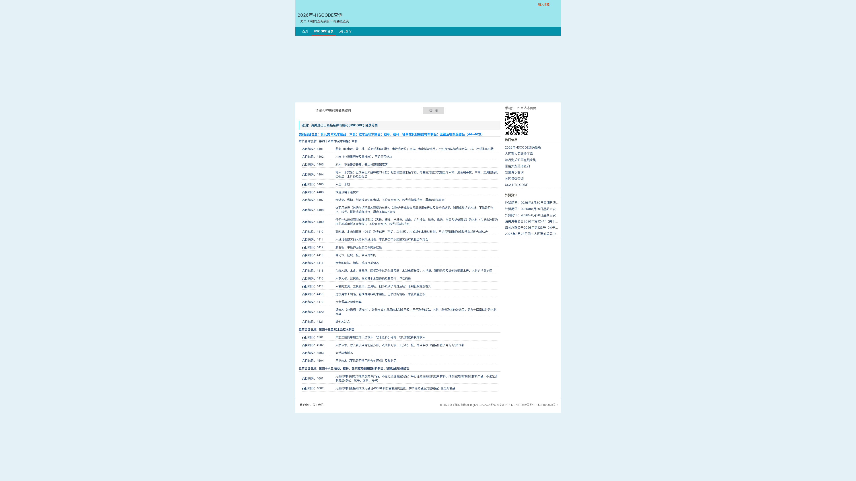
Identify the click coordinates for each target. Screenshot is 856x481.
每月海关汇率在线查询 (520, 160)
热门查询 (345, 31)
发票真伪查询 (514, 172)
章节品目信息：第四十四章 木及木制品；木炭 (328, 141)
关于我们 (318, 405)
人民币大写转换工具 (519, 153)
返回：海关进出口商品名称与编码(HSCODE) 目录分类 (340, 125)
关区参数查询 (514, 178)
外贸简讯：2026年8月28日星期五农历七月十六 (538, 215)
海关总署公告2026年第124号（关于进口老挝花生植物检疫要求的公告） (555, 221)
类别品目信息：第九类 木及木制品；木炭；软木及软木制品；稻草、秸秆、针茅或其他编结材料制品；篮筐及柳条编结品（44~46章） (391, 134)
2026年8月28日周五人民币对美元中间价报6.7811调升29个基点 (549, 234)
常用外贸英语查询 (517, 166)
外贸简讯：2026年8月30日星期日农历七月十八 (538, 202)
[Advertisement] (428, 69)
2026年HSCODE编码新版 (523, 147)
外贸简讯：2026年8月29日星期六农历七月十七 (538, 209)
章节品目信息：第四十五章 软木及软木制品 (326, 329)
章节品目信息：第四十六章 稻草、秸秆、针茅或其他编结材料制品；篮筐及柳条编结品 (354, 368)
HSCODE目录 (323, 31)
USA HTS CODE (516, 185)
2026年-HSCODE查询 (323, 17)
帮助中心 (305, 405)
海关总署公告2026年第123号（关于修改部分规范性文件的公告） (550, 227)
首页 (305, 31)
